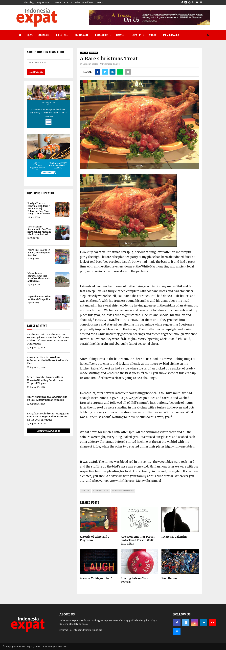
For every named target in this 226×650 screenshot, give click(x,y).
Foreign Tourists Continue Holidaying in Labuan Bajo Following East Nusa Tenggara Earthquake (38, 208)
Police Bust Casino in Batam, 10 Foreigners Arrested (38, 253)
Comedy (84, 53)
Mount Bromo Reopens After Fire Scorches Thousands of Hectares (38, 277)
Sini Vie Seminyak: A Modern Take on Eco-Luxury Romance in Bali (47, 398)
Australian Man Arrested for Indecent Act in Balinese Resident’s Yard (47, 360)
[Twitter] (185, 622)
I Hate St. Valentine (174, 536)
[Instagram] (194, 622)
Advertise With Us (84, 2)
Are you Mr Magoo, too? (96, 578)
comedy (85, 491)
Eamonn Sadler (90, 64)
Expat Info (138, 35)
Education (101, 35)
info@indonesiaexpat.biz (87, 630)
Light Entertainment (123, 491)
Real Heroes (169, 578)
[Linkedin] (203, 622)
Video (152, 35)
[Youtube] (212, 622)
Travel (120, 35)
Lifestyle (62, 35)
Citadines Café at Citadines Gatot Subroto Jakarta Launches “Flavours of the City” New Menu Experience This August (48, 339)
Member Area (171, 35)
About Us (68, 2)
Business (43, 35)
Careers (99, 2)
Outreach (81, 35)
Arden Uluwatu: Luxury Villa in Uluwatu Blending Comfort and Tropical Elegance (45, 380)
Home (58, 2)
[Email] (177, 631)
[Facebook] (177, 622)
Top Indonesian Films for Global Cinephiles (39, 298)
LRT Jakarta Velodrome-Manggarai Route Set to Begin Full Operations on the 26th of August (48, 416)
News (30, 35)
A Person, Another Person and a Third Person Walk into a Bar (138, 540)
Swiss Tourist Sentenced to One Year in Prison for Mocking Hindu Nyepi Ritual (39, 230)
